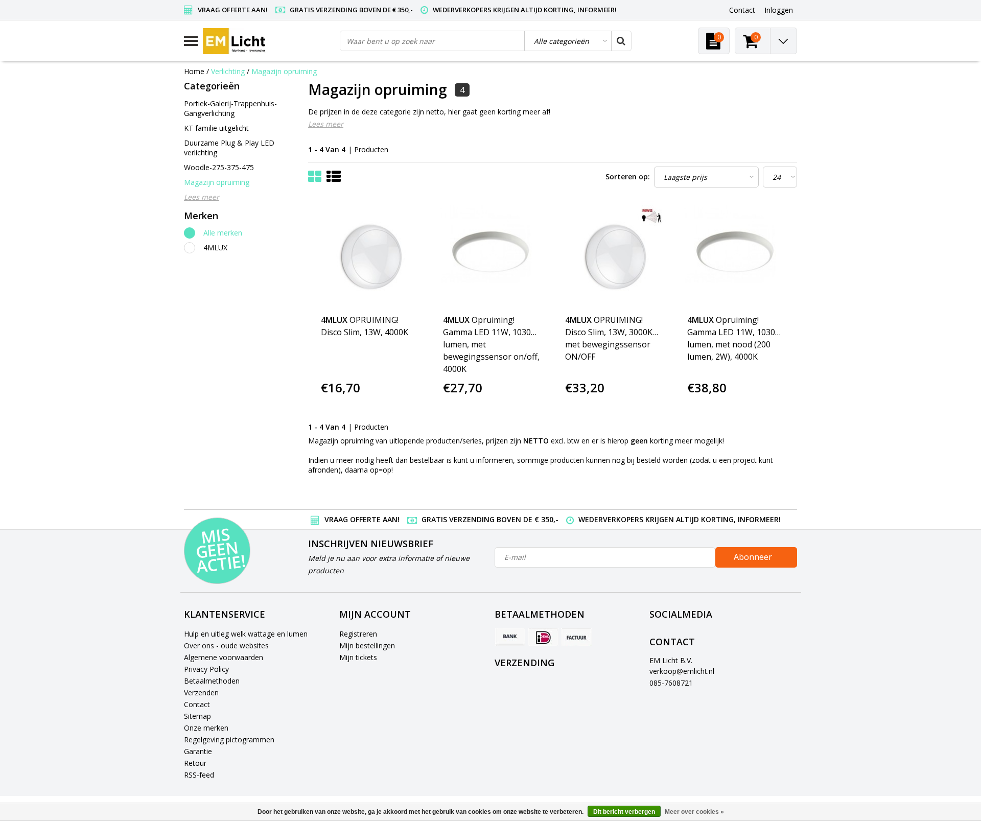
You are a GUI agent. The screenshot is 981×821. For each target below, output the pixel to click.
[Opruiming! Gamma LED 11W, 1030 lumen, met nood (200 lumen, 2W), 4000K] (735, 255)
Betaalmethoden (212, 681)
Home (194, 71)
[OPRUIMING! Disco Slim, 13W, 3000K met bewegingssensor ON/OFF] (613, 255)
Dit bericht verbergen (624, 811)
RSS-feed (199, 775)
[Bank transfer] (510, 637)
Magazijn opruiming (284, 71)
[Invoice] (576, 637)
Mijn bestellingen (367, 645)
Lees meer (325, 124)
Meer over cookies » (694, 811)
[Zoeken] (621, 41)
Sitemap (197, 716)
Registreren (358, 634)
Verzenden (201, 692)
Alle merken (222, 233)
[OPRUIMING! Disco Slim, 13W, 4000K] (369, 255)
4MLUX (215, 247)
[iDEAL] (543, 637)
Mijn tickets (358, 657)
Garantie (198, 751)
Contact (197, 704)
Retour (195, 763)
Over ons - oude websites (226, 645)
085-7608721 (671, 683)
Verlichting (228, 71)
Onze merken (206, 728)
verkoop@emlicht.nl (681, 671)
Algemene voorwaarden (223, 657)
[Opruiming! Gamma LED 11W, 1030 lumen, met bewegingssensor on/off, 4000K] (491, 255)
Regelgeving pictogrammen (229, 739)
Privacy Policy (206, 669)
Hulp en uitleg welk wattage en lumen (246, 634)
